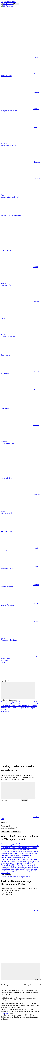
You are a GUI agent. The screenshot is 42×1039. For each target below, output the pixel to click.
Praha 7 (8, 704)
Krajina (32, 708)
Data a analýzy (6, 859)
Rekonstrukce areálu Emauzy (22, 857)
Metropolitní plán (7, 867)
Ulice (3, 706)
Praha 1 (14, 706)
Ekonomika (19, 863)
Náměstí (8, 706)
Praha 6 (24, 704)
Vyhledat (25, 800)
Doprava (22, 702)
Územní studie (16, 704)
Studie (3, 704)
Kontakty (12, 855)
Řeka (9, 708)
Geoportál (9, 877)
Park (23, 706)
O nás (3, 851)
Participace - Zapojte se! (27, 871)
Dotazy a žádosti (21, 855)
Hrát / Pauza (6, 832)
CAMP (3, 877)
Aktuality (4, 702)
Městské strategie (30, 865)
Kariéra (30, 851)
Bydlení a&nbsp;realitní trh (20, 708)
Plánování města (6, 865)
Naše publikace (23, 853)
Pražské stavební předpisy (15, 869)
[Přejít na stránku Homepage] (7, 4)
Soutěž (19, 706)
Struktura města (27, 859)
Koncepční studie (33, 704)
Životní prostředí (29, 863)
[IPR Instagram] (17, 761)
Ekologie (28, 702)
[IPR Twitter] (17, 744)
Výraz (3, 681)
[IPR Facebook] (17, 728)
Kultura (8, 861)
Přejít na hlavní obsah (8, 2)
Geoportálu (5, 1013)
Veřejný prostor (13, 702)
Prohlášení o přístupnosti (21, 877)
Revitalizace (35, 702)
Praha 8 (28, 706)
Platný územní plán (19, 867)
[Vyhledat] (17, 679)
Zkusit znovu (16, 832)
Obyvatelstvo (30, 861)
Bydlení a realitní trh (18, 850)
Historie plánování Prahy (18, 851)
